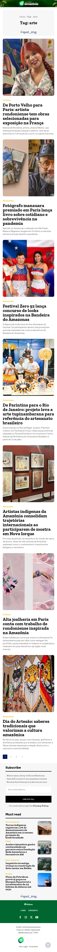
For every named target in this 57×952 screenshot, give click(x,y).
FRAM (8, 841)
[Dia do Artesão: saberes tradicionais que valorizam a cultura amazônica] (28, 683)
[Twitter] (31, 917)
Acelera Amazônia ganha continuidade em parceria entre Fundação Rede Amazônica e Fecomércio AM (20, 849)
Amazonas (8, 201)
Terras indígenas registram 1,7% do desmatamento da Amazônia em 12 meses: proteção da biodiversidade (19, 831)
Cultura (7, 100)
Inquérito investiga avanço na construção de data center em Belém (20, 866)
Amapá (9, 874)
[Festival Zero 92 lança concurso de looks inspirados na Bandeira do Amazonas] (28, 268)
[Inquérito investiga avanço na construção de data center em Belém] (44, 864)
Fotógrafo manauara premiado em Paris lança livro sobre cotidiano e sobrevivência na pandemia (27, 214)
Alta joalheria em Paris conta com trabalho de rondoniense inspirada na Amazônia (26, 626)
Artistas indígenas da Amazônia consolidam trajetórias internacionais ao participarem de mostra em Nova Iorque (27, 522)
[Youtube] (37, 917)
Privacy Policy (40, 806)
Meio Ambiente (13, 860)
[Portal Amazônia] (28, 3)
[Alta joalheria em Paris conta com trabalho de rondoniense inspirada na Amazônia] (28, 581)
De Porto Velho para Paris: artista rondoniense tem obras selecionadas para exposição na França (26, 113)
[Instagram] (26, 917)
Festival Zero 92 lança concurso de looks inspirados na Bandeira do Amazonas (26, 312)
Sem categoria (12, 822)
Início (22, 16)
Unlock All (28, 799)
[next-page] (22, 757)
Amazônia (8, 507)
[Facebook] (20, 917)
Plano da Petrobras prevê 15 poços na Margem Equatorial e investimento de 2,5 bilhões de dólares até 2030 (18, 883)
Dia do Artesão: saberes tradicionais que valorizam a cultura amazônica (26, 728)
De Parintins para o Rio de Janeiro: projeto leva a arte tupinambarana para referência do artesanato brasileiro (28, 413)
